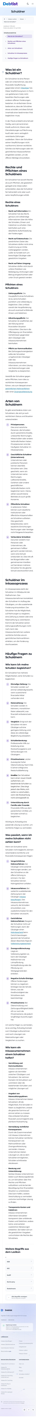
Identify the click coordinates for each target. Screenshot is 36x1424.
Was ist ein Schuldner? (15, 36)
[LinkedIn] (24, 1410)
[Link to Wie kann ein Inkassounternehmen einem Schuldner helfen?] (15, 1058)
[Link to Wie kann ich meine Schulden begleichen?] (32, 668)
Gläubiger (25, 88)
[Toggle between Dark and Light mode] (28, 4)
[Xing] (29, 1410)
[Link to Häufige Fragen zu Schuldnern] (24, 657)
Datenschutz (11, 1319)
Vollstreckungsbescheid (20, 944)
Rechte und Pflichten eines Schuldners (17, 42)
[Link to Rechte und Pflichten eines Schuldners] (23, 174)
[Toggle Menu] (33, 4)
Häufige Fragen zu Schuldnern (18, 58)
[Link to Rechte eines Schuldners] (20, 206)
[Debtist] (10, 3)
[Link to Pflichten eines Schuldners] (20, 288)
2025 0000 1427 (16, 1328)
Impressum (4, 1319)
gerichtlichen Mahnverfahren (17, 389)
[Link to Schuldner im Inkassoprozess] (29, 584)
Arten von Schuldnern (15, 48)
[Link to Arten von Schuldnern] (24, 405)
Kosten (22, 1403)
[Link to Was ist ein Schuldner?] (23, 73)
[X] (33, 1410)
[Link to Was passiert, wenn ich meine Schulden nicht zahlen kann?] (22, 842)
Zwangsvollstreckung (23, 392)
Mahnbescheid (17, 932)
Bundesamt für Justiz (17, 1329)
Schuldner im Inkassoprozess (17, 53)
